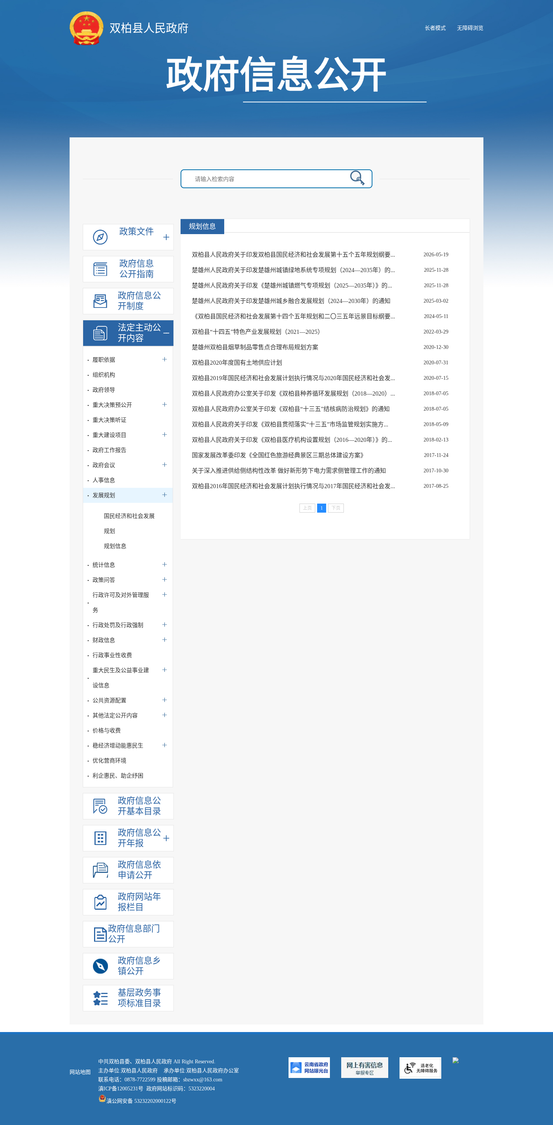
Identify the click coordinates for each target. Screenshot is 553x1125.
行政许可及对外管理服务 (121, 602)
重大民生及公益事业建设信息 (121, 677)
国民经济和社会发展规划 (129, 523)
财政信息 (104, 640)
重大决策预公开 (112, 405)
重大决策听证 (109, 420)
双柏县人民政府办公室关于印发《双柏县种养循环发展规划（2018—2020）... (293, 393)
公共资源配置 (109, 700)
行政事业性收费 (112, 655)
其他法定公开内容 (115, 715)
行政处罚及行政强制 (118, 625)
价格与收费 (107, 731)
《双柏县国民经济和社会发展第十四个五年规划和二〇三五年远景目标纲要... (293, 316)
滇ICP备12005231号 (120, 1089)
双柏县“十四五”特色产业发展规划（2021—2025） (258, 332)
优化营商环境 (109, 761)
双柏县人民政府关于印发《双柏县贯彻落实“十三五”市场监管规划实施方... (290, 424)
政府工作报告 (109, 450)
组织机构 (104, 375)
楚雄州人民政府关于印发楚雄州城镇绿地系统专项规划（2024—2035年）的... (293, 270)
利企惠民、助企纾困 (118, 776)
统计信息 (104, 565)
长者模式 (435, 28)
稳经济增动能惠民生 (118, 746)
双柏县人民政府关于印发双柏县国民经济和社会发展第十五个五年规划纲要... (293, 254)
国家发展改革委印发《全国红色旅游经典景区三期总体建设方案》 (279, 455)
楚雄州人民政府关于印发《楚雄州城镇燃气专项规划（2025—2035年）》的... (292, 285)
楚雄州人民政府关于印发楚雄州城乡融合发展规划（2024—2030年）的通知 (291, 301)
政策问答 (104, 580)
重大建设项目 (109, 435)
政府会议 (104, 465)
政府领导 (104, 390)
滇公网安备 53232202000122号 (141, 1101)
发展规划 (104, 495)
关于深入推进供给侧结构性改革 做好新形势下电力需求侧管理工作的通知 (289, 470)
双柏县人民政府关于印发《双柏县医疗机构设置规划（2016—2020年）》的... (292, 440)
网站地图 (80, 1072)
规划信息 (115, 546)
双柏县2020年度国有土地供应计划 (237, 362)
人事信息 (104, 480)
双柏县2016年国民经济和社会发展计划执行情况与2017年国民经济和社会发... (293, 486)
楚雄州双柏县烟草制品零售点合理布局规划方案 (255, 347)
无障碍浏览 (470, 28)
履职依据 (104, 360)
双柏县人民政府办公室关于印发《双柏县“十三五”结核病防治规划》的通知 (291, 409)
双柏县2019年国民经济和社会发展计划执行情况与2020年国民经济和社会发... (293, 378)
